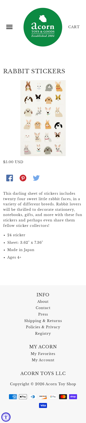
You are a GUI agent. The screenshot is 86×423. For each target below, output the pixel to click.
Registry (43, 333)
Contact (43, 308)
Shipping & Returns (43, 321)
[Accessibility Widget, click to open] (6, 417)
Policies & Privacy (43, 327)
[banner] (43, 27)
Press (43, 314)
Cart (74, 27)
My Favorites (43, 354)
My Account (43, 360)
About (43, 301)
